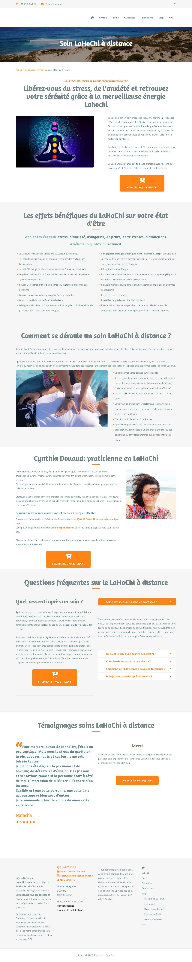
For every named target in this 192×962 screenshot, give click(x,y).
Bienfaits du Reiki (153, 919)
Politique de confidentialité (70, 910)
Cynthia (145, 873)
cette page (152, 372)
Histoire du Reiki (152, 914)
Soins (144, 878)
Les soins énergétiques (35, 70)
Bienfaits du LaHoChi (154, 909)
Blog (144, 893)
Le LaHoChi (150, 904)
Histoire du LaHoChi (154, 898)
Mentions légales (65, 905)
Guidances (147, 883)
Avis (144, 924)
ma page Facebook (64, 527)
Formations (148, 888)
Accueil (19, 70)
